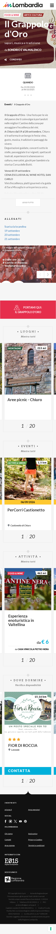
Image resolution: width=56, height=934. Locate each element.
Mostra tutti (28, 336)
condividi (16, 59)
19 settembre (12, 230)
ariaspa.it (8, 810)
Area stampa (10, 845)
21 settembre (12, 239)
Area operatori (34, 810)
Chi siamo (9, 834)
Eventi (7, 104)
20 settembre (12, 234)
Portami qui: (28, 310)
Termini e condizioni (36, 845)
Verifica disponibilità (28, 685)
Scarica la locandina (15, 226)
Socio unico (32, 834)
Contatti (8, 839)
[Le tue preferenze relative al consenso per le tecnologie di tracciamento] (51, 929)
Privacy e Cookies (35, 839)
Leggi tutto (28, 202)
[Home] (23, 5)
